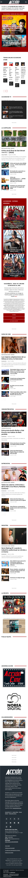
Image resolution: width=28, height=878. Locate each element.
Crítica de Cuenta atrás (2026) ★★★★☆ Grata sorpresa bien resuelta (18, 165)
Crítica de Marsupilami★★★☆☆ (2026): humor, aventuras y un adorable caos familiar (18, 179)
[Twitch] (6, 826)
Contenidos (14, 223)
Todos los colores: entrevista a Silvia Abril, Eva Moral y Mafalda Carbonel (13, 486)
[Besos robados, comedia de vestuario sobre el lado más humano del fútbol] (5, 571)
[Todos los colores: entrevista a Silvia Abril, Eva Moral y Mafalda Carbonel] (14, 473)
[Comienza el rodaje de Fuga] (5, 578)
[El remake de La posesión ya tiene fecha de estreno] (5, 172)
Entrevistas (5, 463)
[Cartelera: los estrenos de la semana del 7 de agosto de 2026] (5, 187)
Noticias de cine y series (9, 24)
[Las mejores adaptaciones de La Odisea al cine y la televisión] (14, 345)
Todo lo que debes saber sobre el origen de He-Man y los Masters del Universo (18, 393)
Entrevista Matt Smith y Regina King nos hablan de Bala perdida (17, 452)
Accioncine (3, 361)
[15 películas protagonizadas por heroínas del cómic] (5, 380)
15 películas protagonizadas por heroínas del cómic (17, 379)
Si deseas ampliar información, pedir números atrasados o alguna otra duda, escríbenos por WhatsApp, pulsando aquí (14, 289)
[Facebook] (10, 818)
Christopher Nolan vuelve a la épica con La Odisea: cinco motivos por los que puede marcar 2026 (18, 371)
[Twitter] (14, 818)
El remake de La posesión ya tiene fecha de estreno (17, 171)
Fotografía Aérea (12, 813)
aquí (16, 296)
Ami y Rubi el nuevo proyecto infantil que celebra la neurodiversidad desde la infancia (18, 563)
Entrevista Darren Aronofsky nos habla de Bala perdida (17, 443)
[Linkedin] (6, 822)
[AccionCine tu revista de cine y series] (14, 772)
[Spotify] (10, 826)
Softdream (12, 872)
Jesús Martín (4, 154)
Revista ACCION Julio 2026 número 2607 (14, 250)
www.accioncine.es (17, 808)
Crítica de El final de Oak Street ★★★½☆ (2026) (13, 151)
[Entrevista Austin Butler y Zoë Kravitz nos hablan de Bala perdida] (14, 419)
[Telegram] (18, 822)
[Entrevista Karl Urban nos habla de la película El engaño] (5, 501)
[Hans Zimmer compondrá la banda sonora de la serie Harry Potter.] (5, 508)
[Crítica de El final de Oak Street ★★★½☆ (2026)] (14, 138)
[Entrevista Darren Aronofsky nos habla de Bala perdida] (5, 445)
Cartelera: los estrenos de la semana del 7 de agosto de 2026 (17, 187)
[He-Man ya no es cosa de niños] (5, 387)
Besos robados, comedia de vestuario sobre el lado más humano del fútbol (17, 571)
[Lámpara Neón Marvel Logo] (5, 64)
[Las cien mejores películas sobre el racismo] (23, 64)
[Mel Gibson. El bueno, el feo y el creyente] (17, 64)
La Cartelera (6, 128)
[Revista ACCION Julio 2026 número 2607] (14, 241)
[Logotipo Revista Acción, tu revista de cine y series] (14, 2)
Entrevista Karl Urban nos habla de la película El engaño (18, 499)
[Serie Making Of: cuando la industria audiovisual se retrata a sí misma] (14, 536)
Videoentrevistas (7, 409)
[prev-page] (4, 91)
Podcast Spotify (6, 636)
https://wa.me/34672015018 (11, 842)
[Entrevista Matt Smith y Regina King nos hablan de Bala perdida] (5, 453)
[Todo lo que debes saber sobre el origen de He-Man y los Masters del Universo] (5, 394)
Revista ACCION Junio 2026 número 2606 (14, 274)
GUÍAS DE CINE (6, 334)
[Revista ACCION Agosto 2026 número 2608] (14, 217)
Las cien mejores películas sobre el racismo (23, 71)
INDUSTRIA (4, 525)
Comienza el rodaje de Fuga (17, 577)
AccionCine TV (8, 812)
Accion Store (15, 812)
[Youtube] (10, 822)
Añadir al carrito (5, 80)
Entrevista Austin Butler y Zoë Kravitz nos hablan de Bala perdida (12, 432)
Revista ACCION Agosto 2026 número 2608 (14, 226)
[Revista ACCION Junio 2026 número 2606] (14, 265)
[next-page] (7, 91)
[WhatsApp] (6, 818)
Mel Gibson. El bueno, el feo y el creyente (17, 72)
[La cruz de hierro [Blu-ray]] (11, 64)
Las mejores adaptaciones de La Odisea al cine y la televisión (13, 358)
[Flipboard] (14, 822)
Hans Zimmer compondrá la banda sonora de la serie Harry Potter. (18, 508)
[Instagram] (18, 818)
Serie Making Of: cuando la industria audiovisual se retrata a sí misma (14, 550)
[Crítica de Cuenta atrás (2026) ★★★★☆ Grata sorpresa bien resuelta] (5, 165)
